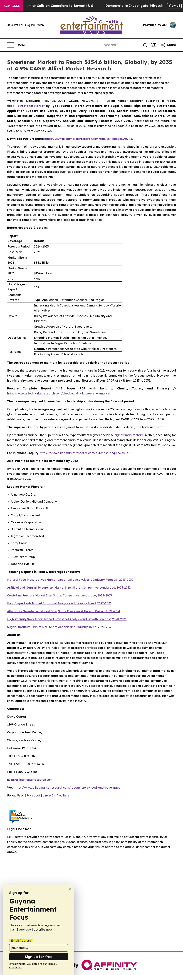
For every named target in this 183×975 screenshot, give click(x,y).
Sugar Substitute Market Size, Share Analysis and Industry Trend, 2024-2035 (59, 627)
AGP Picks (12, 6)
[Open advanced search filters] (153, 45)
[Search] (145, 45)
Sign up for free (38, 956)
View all (174, 5)
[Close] (69, 889)
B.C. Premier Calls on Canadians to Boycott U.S (54, 6)
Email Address (21, 940)
